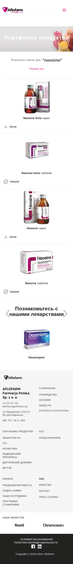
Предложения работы (17, 485)
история (45, 400)
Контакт (44, 490)
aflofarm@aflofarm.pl (15, 406)
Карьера (8, 478)
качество (45, 484)
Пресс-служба (48, 497)
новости (45, 405)
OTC (5, 443)
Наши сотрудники (14, 496)
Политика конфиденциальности (36, 542)
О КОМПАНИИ (47, 388)
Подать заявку (12, 490)
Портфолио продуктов (18, 431)
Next (64, 314)
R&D (41, 478)
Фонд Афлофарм (49, 437)
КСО (41, 431)
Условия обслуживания (36, 539)
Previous (8, 314)
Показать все (36, 68)
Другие (7, 467)
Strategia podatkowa (54, 410)
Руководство (48, 394)
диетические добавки (17, 462)
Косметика (10, 448)
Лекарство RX (12, 437)
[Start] (13, 10)
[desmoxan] (35, 524)
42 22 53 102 (10, 403)
